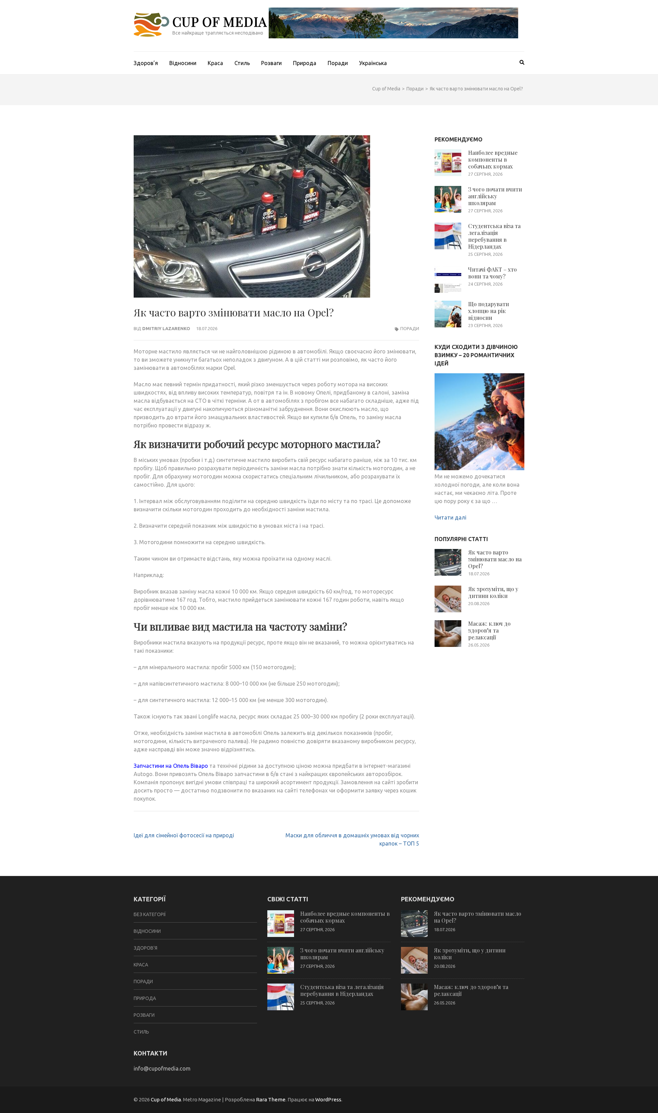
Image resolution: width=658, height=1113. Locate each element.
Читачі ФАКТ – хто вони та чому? (492, 273)
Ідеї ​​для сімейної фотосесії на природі (184, 835)
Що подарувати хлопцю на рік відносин (488, 310)
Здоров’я (146, 63)
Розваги (271, 63)
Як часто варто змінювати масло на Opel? (495, 559)
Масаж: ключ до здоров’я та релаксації (489, 630)
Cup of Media (219, 21)
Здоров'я (145, 948)
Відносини (182, 63)
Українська (373, 63)
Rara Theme (270, 1099)
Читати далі (450, 517)
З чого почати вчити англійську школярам (495, 196)
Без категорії (150, 914)
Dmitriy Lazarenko (166, 328)
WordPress (328, 1099)
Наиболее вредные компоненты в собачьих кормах (492, 159)
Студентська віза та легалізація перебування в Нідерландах (494, 236)
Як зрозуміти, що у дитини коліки (493, 592)
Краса (215, 63)
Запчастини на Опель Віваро (171, 766)
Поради (338, 63)
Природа (304, 63)
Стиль (242, 63)
